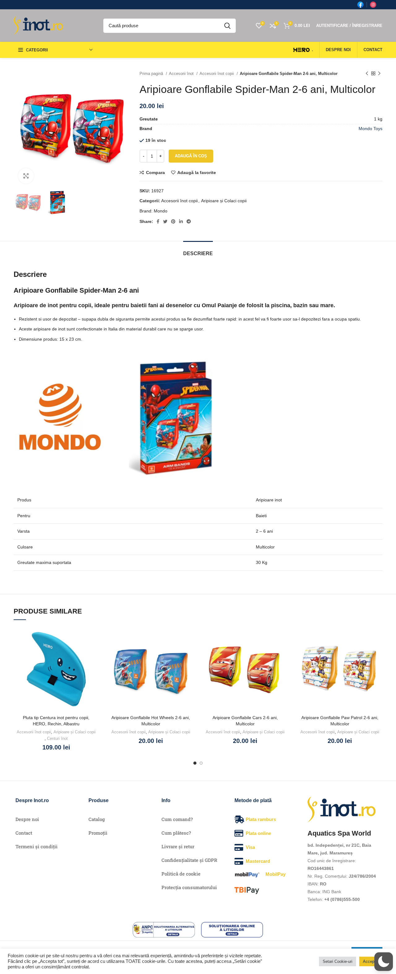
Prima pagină (152, 73)
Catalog (96, 819)
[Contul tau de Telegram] (189, 221)
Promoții (97, 833)
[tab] (198, 250)
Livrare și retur (177, 846)
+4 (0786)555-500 (342, 899)
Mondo (160, 210)
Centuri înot (57, 738)
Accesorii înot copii (217, 73)
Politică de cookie (180, 874)
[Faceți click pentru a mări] (26, 176)
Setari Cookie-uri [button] (337, 961)
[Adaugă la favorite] (94, 637)
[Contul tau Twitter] (165, 221)
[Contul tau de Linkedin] (181, 221)
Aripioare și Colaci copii (224, 200)
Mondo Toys (370, 128)
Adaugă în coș (191, 156)
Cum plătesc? (176, 833)
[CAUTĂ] (227, 26)
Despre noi (27, 819)
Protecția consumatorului (189, 887)
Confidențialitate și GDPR (189, 860)
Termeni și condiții (36, 846)
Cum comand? (177, 819)
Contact (23, 833)
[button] (94, 650)
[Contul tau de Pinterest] (173, 221)
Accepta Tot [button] (374, 961)
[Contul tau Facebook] (158, 221)
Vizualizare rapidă (94, 664)
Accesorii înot (182, 73)
